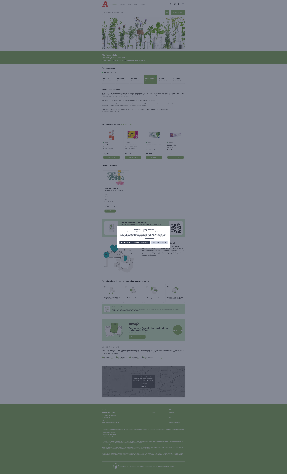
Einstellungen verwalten (159, 242)
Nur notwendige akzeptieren (141, 242)
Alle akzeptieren (125, 242)
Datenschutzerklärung (149, 238)
